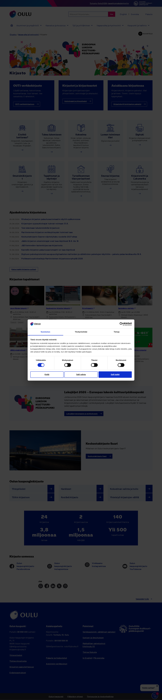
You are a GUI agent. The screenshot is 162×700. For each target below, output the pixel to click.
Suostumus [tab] (45, 332)
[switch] (67, 365)
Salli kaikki (115, 375)
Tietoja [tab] (116, 332)
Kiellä (47, 375)
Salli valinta (81, 375)
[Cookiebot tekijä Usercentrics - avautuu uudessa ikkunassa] (121, 324)
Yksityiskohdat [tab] (81, 332)
